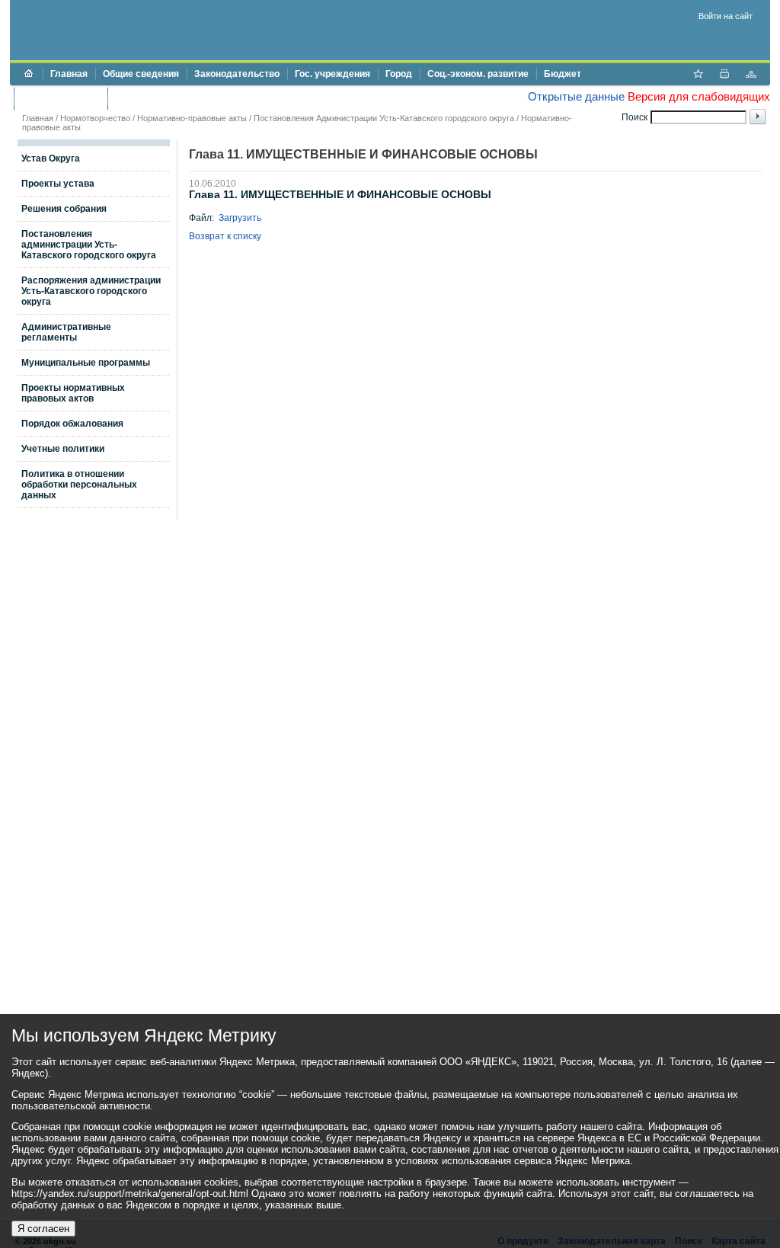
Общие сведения (141, 74)
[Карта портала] (751, 75)
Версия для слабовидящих (699, 96)
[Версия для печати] (724, 75)
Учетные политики (62, 448)
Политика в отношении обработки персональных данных (79, 485)
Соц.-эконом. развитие (478, 74)
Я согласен (43, 1228)
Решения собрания (64, 208)
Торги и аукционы (60, 98)
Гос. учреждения (332, 74)
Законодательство (237, 74)
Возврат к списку (225, 236)
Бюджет (562, 74)
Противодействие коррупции (180, 98)
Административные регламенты (66, 332)
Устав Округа (50, 158)
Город (398, 74)
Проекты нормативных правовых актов (73, 393)
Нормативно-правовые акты (192, 118)
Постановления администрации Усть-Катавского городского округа (88, 245)
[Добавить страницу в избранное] (697, 75)
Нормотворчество (95, 118)
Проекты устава (57, 183)
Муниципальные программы (85, 362)
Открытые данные (576, 96)
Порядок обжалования (72, 423)
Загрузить (240, 217)
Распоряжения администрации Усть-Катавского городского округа (91, 291)
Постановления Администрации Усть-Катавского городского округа (384, 118)
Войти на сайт (725, 16)
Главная (69, 74)
